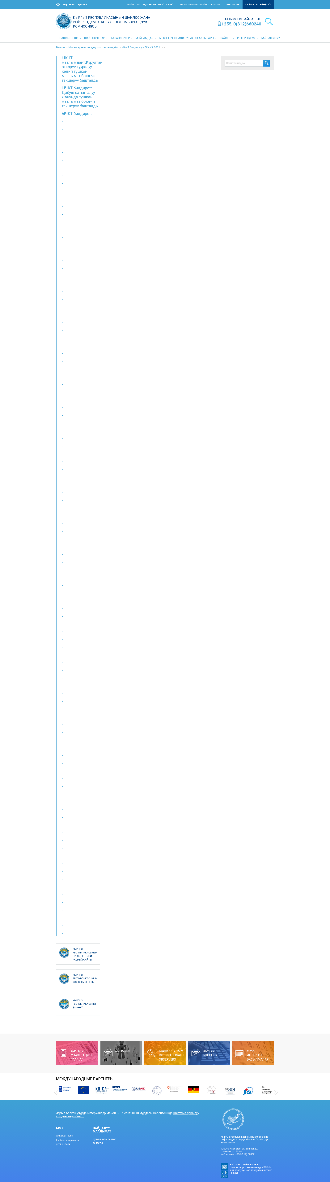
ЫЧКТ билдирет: (77, 113)
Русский (82, 4)
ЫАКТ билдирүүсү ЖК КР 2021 (141, 47)
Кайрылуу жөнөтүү (258, 4)
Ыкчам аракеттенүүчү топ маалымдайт (93, 47)
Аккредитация (64, 1135)
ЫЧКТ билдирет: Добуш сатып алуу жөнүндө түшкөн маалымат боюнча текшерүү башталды (80, 97)
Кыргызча (68, 4)
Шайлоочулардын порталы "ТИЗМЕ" (150, 4)
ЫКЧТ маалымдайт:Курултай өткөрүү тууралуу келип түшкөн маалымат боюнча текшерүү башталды (82, 69)
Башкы (60, 47)
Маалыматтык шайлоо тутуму (200, 4)
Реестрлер (232, 4)
